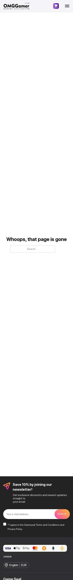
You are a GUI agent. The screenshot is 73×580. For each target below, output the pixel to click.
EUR (24, 565)
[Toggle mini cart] (56, 6)
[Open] (67, 6)
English (13, 565)
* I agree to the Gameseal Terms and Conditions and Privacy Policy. (36, 526)
